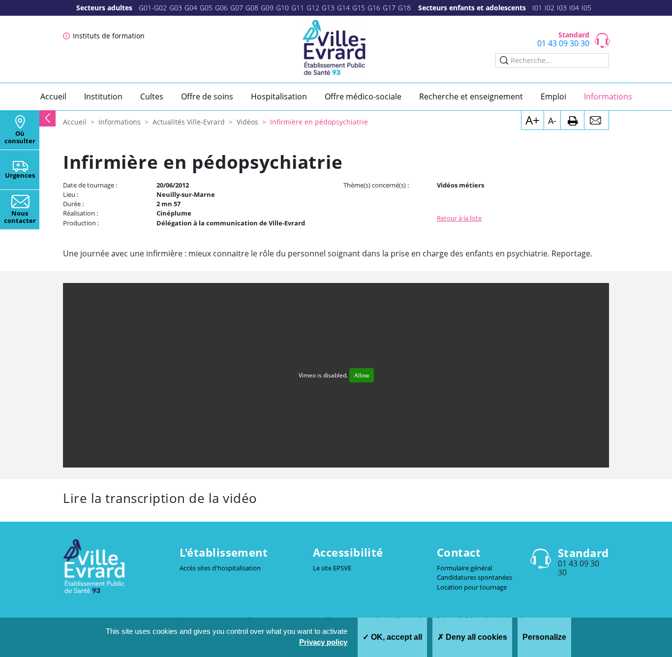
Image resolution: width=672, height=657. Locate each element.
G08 (251, 7)
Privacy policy (323, 642)
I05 (586, 7)
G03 (175, 7)
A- (552, 120)
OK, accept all (395, 637)
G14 (343, 7)
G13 (328, 7)
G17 (389, 7)
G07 (236, 7)
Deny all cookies (475, 637)
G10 (282, 7)
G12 (312, 7)
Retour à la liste (459, 218)
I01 (537, 7)
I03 (562, 7)
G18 (404, 7)
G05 (206, 7)
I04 (574, 7)
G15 (358, 7)
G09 (267, 7)
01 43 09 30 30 (563, 43)
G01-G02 (153, 7)
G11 (297, 7)
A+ (532, 120)
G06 (221, 7)
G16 (373, 7)
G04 (190, 7)
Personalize (544, 637)
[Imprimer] (572, 120)
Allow (361, 375)
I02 (549, 7)
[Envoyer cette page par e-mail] (596, 120)
